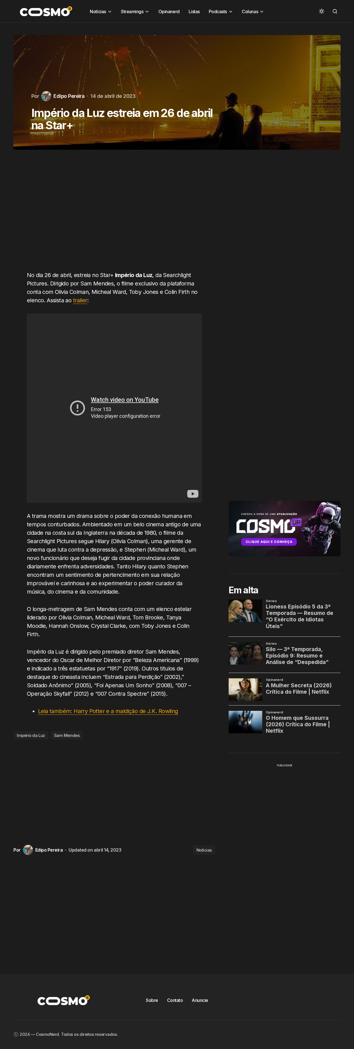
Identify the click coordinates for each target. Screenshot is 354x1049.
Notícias (204, 850)
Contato (175, 1000)
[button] (321, 11)
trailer (80, 300)
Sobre (152, 1000)
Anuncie (200, 1000)
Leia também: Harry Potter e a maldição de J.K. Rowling (108, 711)
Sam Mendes (67, 735)
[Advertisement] (114, 213)
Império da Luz (31, 735)
